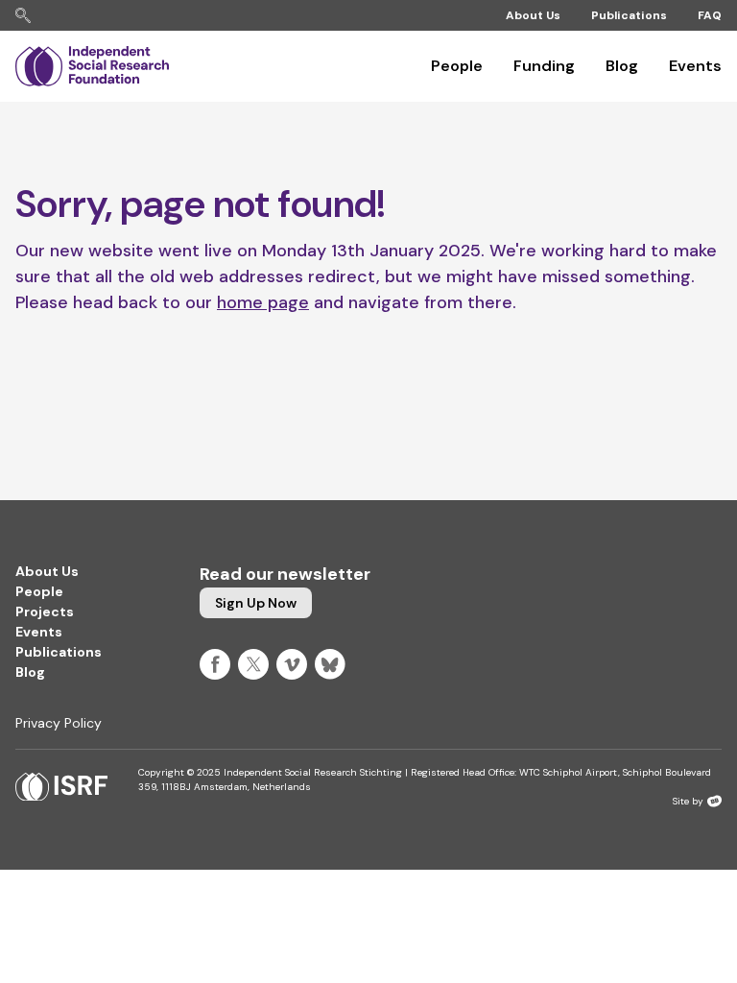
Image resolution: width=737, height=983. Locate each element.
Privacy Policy (58, 722)
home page (263, 302)
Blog (622, 66)
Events (695, 66)
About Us (533, 15)
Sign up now (256, 602)
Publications (629, 15)
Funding (544, 66)
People (457, 66)
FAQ (710, 15)
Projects (44, 611)
